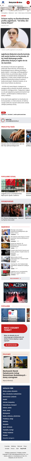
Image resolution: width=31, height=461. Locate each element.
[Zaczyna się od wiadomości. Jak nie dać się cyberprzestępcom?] (13, 135)
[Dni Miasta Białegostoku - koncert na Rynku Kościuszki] (12, 210)
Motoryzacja (6, 413)
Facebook (10, 114)
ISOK (17, 448)
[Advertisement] (15, 161)
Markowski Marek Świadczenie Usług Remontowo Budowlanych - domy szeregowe (15, 374)
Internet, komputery (9, 402)
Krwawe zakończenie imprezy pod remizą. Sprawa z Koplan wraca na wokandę (20, 252)
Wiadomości (11, 13)
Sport (16, 13)
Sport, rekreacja (7, 427)
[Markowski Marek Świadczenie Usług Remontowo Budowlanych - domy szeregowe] (15, 362)
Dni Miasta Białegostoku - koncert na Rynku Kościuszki (12, 219)
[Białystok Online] (15, 2)
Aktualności (13, 241)
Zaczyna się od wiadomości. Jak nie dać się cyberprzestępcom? (12, 145)
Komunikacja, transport (10, 405)
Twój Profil (23, 448)
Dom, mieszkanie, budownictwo (12, 394)
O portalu (7, 446)
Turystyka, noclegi (8, 430)
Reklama (5, 421)
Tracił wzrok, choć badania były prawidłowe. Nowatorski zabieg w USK (20, 265)
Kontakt (7, 448)
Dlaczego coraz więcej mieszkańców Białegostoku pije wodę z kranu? (19, 231)
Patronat (19, 446)
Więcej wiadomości (14, 278)
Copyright (5, 454)
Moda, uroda (6, 410)
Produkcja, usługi (8, 419)
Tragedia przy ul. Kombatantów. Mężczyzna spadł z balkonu (11, 194)
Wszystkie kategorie (8, 438)
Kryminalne (13, 274)
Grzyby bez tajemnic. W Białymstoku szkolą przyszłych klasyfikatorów (19, 245)
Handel (5, 399)
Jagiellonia (4, 114)
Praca (25, 446)
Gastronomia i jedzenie (9, 396)
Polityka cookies (21, 452)
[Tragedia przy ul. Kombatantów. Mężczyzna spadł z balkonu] (13, 185)
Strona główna (4, 13)
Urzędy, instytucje (8, 432)
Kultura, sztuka (7, 407)
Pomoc (13, 448)
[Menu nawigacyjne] (28, 2)
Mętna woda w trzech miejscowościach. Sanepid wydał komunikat (19, 258)
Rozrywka (5, 424)
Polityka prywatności (10, 452)
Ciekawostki (13, 234)
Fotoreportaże (7, 201)
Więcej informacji (8, 380)
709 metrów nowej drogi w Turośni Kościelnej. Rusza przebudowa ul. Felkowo (20, 238)
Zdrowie (12, 248)
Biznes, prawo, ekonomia (10, 391)
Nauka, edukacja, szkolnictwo (11, 416)
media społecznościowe (20, 114)
